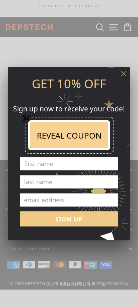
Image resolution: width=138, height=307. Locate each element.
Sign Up (69, 219)
